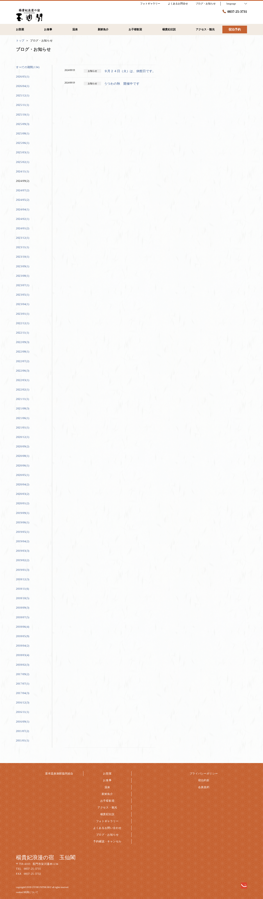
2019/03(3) (22, 550)
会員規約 (203, 787)
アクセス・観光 (107, 807)
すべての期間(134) (28, 67)
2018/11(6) (22, 588)
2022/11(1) (22, 332)
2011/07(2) (22, 731)
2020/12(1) (22, 437)
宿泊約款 (203, 780)
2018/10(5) (22, 598)
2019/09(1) (22, 513)
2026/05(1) (22, 76)
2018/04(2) (22, 645)
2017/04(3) (22, 693)
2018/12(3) (22, 579)
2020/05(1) (22, 475)
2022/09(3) (22, 342)
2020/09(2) (22, 446)
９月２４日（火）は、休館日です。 (130, 71)
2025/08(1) (22, 133)
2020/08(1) (22, 456)
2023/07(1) (22, 285)
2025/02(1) (22, 162)
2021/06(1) (22, 418)
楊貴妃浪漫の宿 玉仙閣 (45, 857)
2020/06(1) (22, 465)
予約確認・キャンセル (107, 841)
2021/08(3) (22, 408)
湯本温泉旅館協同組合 (59, 773)
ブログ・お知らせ (107, 834)
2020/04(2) (22, 484)
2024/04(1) (22, 209)
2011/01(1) (22, 740)
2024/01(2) (22, 228)
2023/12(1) (22, 237)
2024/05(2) (22, 199)
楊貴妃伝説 (107, 814)
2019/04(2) (22, 541)
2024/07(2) (22, 190)
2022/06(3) (22, 370)
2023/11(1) (22, 247)
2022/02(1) (22, 389)
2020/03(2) (22, 494)
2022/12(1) (22, 323)
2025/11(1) (22, 105)
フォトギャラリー (107, 821)
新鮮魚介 (107, 794)
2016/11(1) (22, 712)
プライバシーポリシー (204, 773)
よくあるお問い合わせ (107, 827)
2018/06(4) (22, 626)
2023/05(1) (22, 294)
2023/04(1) (22, 304)
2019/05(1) (22, 531)
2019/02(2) (22, 560)
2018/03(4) (22, 655)
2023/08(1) (22, 275)
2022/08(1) (22, 351)
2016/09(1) (22, 721)
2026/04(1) (22, 86)
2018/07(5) (22, 617)
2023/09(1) (22, 266)
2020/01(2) (22, 503)
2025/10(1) (22, 114)
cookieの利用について (27, 892)
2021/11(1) (22, 399)
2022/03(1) (22, 380)
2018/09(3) (22, 607)
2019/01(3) (22, 569)
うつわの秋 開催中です (122, 83)
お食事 (107, 780)
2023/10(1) (22, 256)
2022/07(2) (22, 361)
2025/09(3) (22, 124)
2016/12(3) (22, 702)
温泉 (107, 787)
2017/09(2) (22, 674)
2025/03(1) (22, 152)
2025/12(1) (22, 95)
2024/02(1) (22, 219)
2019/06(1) (22, 522)
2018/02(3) (22, 664)
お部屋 (107, 773)
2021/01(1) (22, 427)
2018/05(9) (22, 636)
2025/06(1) (22, 143)
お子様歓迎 (107, 800)
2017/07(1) (22, 683)
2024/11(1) (22, 171)
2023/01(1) (22, 313)
